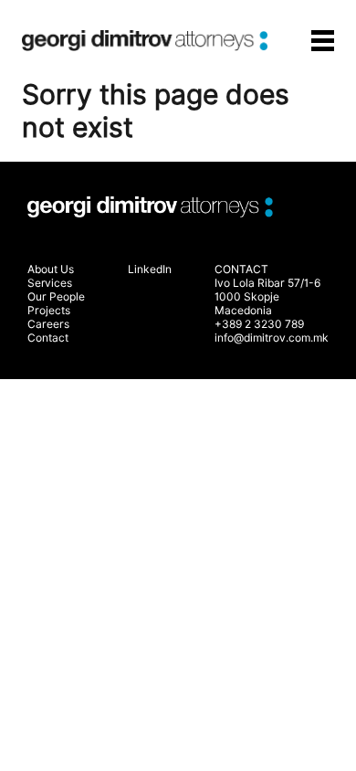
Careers (48, 324)
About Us (50, 269)
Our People (56, 296)
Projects (48, 310)
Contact (47, 337)
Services (49, 283)
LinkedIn (150, 269)
